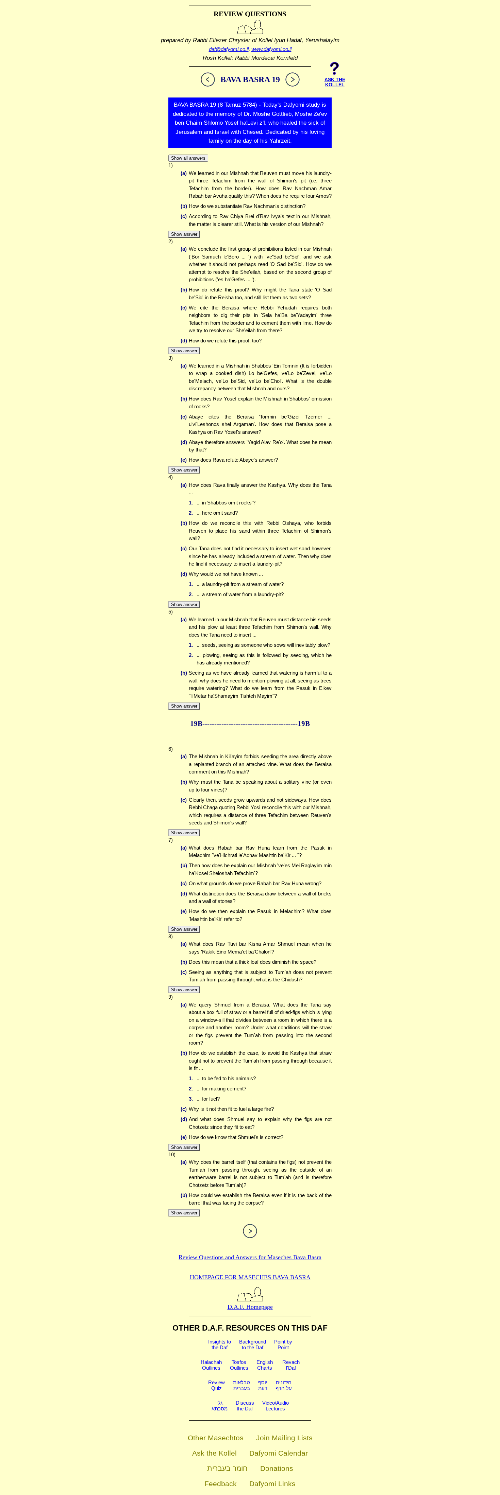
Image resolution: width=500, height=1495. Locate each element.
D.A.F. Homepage (250, 1306)
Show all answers (188, 158)
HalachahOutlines (211, 1365)
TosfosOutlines (239, 1365)
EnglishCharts (264, 1365)
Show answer (184, 234)
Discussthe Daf (245, 1405)
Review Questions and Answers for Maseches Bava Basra (250, 1257)
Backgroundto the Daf (252, 1344)
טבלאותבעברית (241, 1385)
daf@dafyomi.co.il (229, 49)
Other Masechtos (216, 1438)
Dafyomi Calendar (278, 1453)
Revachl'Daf (291, 1365)
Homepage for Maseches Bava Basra (250, 1277)
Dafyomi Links (272, 1484)
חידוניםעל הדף (284, 1385)
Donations (276, 1468)
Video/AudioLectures (275, 1405)
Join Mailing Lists (284, 1438)
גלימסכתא (220, 1405)
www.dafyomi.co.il (271, 49)
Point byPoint (283, 1344)
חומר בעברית (227, 1468)
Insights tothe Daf (219, 1344)
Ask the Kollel (214, 1453)
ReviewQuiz (216, 1385)
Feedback (220, 1484)
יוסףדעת (262, 1385)
